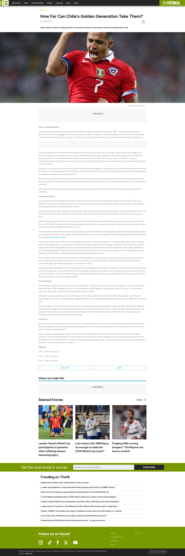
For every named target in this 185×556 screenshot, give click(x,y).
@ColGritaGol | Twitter (137, 106)
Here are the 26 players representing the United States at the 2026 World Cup (75, 492)
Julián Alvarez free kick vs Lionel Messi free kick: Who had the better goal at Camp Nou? (79, 506)
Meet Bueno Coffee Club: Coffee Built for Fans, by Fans (65, 483)
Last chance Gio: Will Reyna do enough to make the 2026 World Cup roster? (92, 447)
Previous (65, 367)
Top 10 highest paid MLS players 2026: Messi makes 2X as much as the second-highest (79, 497)
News (26, 3)
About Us (138, 533)
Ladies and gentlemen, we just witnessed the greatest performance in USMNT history (78, 487)
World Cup (16, 3)
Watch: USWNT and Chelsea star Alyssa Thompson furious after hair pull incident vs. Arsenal (82, 511)
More (76, 3)
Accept (152, 552)
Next (120, 367)
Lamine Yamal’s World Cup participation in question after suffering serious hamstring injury (80, 501)
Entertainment (37, 3)
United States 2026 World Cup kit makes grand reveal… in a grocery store (73, 520)
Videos (49, 3)
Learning (59, 3)
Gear (68, 3)
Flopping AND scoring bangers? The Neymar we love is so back (127, 447)
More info (29, 553)
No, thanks (162, 552)
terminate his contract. (58, 237)
